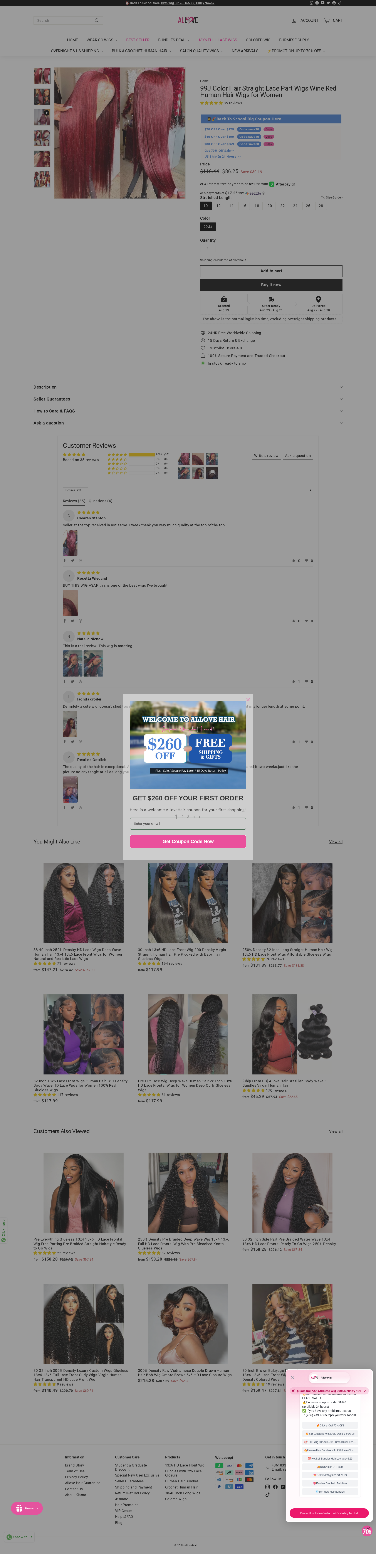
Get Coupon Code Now (188, 841)
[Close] (248, 699)
